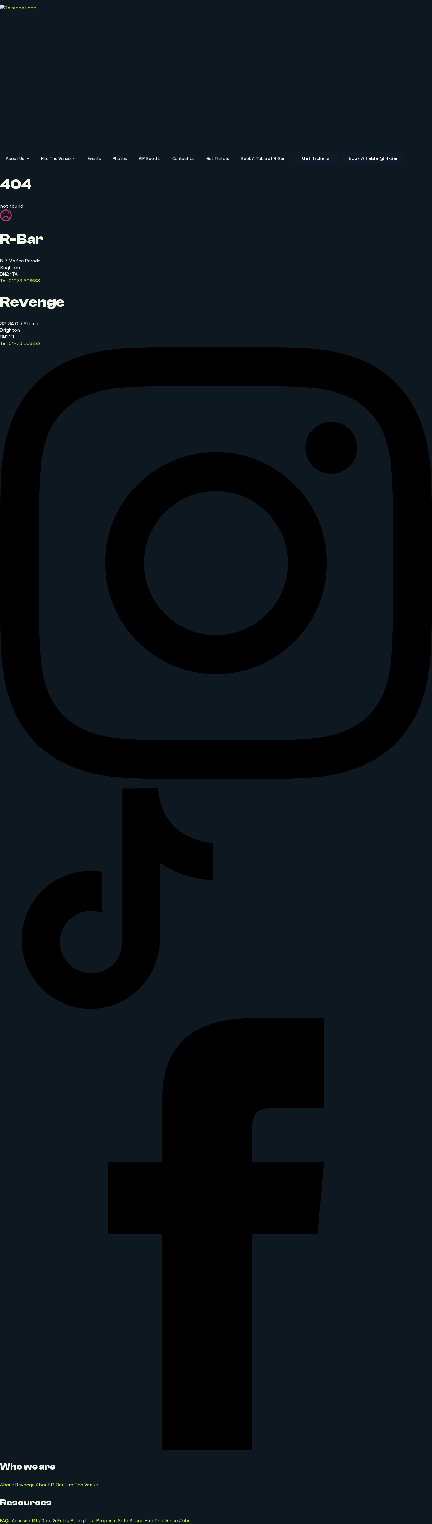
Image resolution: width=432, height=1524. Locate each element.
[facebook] (216, 1448)
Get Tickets (217, 158)
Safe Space (131, 1521)
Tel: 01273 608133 (20, 281)
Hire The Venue (56, 158)
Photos (120, 158)
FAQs (6, 1521)
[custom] (117, 1014)
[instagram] (216, 777)
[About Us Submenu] (29, 158)
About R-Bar (50, 1485)
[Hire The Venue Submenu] (76, 158)
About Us (15, 158)
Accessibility (26, 1521)
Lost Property (101, 1521)
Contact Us (183, 158)
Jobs (184, 1521)
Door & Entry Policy (63, 1521)
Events (94, 158)
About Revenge (18, 1485)
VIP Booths (149, 158)
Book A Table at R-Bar (262, 158)
